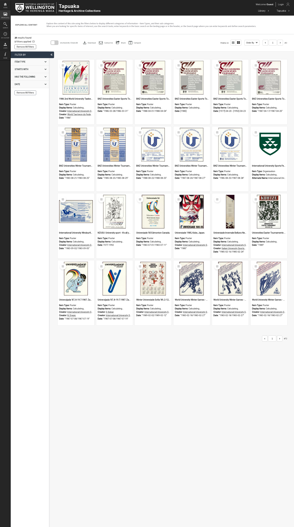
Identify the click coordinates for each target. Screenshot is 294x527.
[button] (105, 43)
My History (5, 38)
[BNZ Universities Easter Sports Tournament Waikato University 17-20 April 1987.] (269, 78)
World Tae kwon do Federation (81, 114)
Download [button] (89, 42)
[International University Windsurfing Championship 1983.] (76, 211)
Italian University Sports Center (236, 248)
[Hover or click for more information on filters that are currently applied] (33, 41)
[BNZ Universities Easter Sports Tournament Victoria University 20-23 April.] (230, 78)
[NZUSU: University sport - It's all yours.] (114, 211)
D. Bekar (110, 312)
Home (5, 8)
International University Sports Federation (87, 111)
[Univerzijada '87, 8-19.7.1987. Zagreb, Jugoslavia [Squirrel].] (76, 278)
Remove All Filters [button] (25, 47)
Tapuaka (282, 10)
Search (5, 28)
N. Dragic (71, 315)
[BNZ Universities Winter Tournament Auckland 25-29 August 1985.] (114, 144)
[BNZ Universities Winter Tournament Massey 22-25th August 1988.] (153, 144)
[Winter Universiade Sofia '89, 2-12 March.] (153, 278)
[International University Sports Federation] (269, 144)
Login (5, 48)
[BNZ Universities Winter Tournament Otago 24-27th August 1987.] (192, 144)
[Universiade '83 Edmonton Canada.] (153, 211)
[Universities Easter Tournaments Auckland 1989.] (269, 211)
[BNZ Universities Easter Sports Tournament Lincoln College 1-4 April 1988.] (153, 78)
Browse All (5, 18)
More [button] (5, 58)
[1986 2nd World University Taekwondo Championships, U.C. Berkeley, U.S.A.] (76, 78)
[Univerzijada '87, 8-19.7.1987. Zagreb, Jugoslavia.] (114, 278)
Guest (269, 4)
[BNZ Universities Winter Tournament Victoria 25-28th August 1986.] (230, 144)
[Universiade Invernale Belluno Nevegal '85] (230, 211)
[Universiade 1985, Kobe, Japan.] (192, 211)
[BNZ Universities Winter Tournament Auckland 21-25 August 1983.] (76, 144)
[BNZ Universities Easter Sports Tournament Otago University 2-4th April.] (192, 78)
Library (262, 10)
